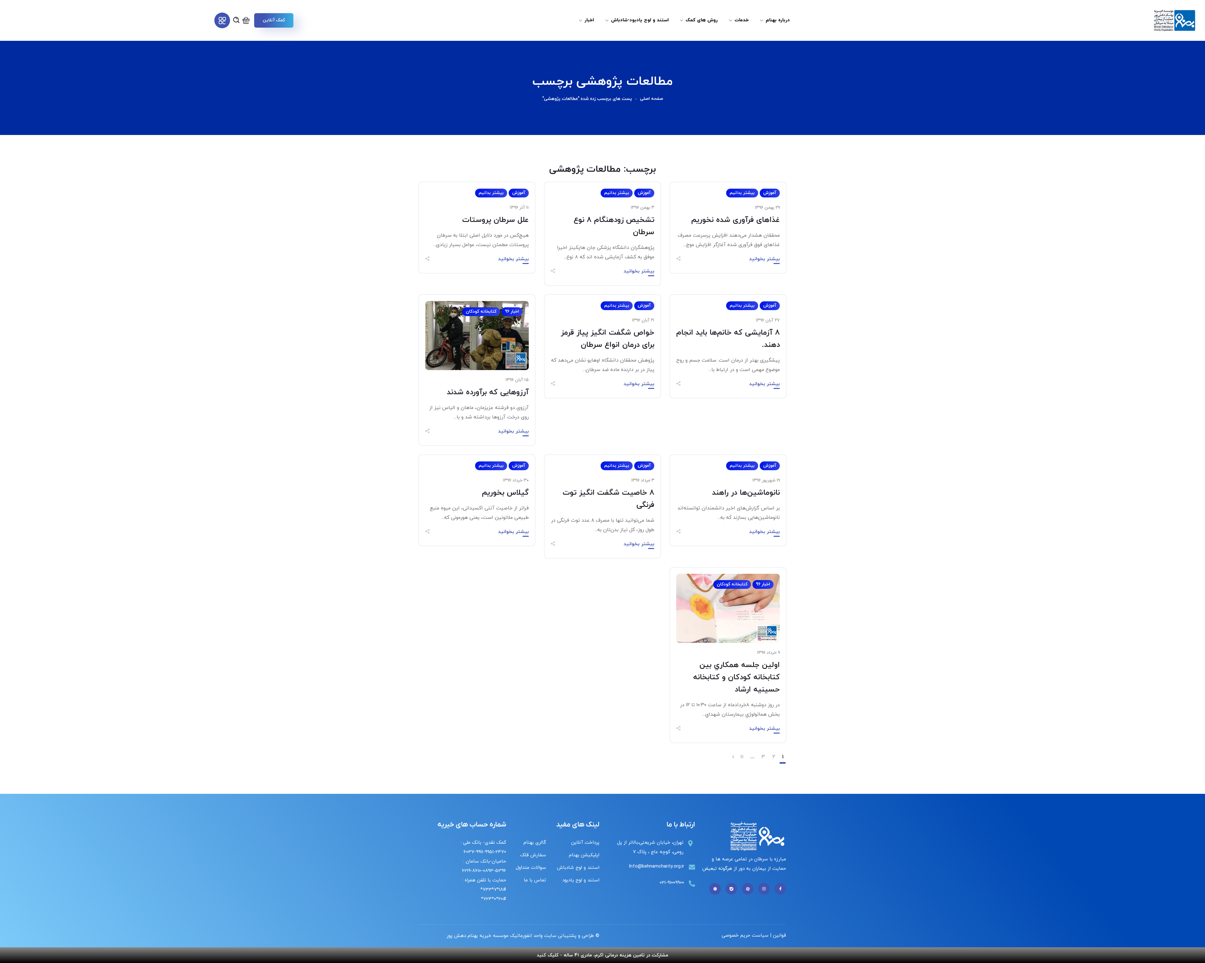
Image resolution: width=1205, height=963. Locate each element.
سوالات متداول (531, 867)
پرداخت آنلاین (585, 842)
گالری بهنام (534, 842)
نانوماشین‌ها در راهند (746, 492)
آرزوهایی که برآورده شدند (488, 392)
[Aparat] (747, 889)
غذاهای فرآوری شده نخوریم (735, 220)
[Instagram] (764, 889)
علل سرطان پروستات (495, 220)
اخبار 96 (512, 312)
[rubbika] (715, 889)
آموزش (769, 193)
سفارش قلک (533, 855)
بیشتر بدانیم (742, 193)
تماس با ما (535, 880)
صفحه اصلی (651, 99)
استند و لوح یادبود (580, 880)
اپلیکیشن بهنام (584, 855)
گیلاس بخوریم (505, 492)
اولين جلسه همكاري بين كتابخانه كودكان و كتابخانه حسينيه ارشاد (736, 677)
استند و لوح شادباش (578, 867)
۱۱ (741, 757)
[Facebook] (780, 889)
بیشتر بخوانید (764, 259)
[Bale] (731, 889)
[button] (273, 20)
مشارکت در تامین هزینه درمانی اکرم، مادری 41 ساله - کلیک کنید (602, 955)
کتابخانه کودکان (481, 312)
